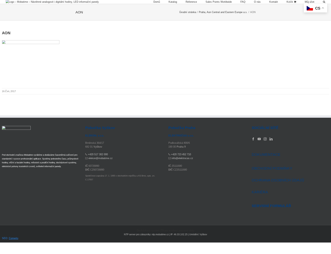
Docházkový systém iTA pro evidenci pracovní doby (165, 230)
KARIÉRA (260, 192)
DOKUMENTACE (266, 155)
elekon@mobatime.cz (100, 158)
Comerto (13, 238)
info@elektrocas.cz (182, 158)
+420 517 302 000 (98, 154)
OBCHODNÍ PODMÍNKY (272, 168)
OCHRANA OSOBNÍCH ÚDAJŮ (278, 180)
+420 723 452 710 (181, 154)
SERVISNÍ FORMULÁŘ (271, 206)
